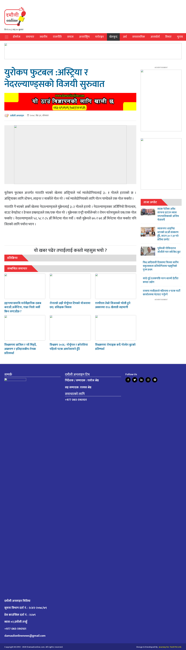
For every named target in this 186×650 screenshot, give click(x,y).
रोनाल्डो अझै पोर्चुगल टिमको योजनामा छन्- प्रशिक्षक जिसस (70, 305)
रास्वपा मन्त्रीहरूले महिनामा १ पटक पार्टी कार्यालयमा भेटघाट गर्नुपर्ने (161, 293)
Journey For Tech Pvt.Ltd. (170, 647)
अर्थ (125, 36)
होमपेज (16, 36)
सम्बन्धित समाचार (17, 268)
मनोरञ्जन (99, 36)
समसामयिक (138, 36)
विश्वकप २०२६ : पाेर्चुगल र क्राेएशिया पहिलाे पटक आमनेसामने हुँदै (69, 346)
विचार (168, 36)
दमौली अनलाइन (17, 116)
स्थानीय (43, 36)
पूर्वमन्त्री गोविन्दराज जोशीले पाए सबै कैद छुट (169, 250)
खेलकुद (113, 36)
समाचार (30, 36)
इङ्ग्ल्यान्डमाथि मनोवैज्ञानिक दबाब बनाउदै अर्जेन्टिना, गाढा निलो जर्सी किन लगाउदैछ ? (22, 307)
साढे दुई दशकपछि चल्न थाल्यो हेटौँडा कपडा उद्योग (160, 280)
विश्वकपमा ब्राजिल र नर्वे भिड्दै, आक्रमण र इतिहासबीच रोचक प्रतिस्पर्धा (20, 349)
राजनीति (57, 36)
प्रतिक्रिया (12, 257)
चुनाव (180, 36)
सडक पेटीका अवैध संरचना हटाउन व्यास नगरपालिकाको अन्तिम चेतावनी (168, 214)
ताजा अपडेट (150, 202)
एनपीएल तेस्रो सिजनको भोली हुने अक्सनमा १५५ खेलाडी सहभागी (112, 305)
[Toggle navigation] (6, 37)
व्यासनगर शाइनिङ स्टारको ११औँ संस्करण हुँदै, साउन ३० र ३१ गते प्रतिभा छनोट (167, 234)
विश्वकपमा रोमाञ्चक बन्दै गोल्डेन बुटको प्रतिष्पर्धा (115, 346)
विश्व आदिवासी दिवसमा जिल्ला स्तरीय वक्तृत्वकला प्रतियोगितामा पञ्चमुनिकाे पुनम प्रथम (161, 266)
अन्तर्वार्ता (155, 36)
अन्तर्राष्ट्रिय (84, 36)
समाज (70, 36)
